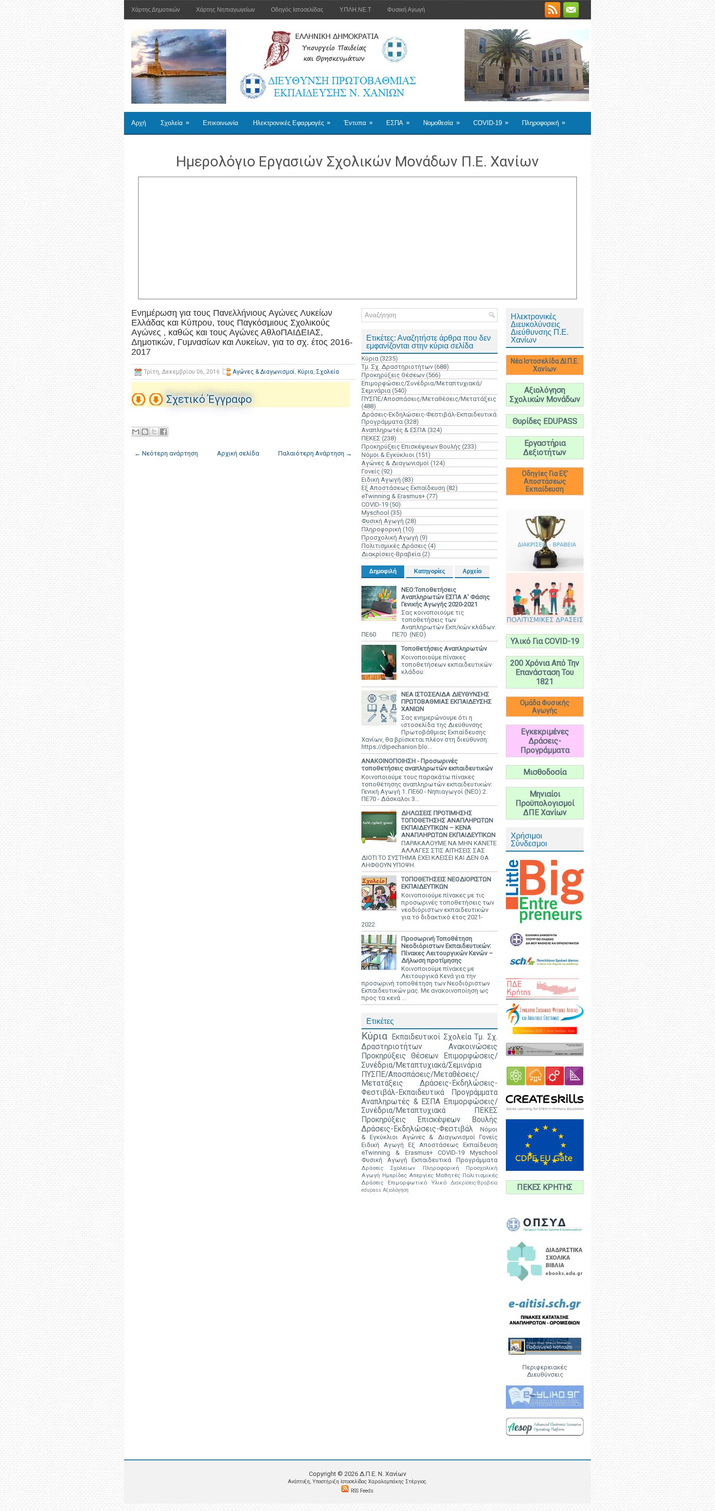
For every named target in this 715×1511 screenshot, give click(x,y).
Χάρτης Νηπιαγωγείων (225, 9)
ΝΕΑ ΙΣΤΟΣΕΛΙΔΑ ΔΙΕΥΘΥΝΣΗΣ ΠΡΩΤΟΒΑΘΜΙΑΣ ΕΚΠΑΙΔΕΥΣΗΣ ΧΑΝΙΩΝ (446, 701)
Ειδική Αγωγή (381, 479)
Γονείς (370, 471)
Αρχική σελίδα (238, 453)
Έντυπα (358, 123)
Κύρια (305, 371)
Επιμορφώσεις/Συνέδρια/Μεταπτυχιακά (429, 1106)
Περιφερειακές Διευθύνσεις (544, 1371)
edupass (371, 1190)
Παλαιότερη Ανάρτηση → (315, 453)
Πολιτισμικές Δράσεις (394, 545)
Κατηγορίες (429, 571)
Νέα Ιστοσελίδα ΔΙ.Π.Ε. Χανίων (545, 365)
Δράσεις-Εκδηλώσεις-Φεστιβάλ (417, 1129)
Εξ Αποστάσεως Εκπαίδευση (403, 488)
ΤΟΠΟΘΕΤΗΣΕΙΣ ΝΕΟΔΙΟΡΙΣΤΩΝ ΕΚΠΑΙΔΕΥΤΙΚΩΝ (446, 882)
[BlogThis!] (145, 432)
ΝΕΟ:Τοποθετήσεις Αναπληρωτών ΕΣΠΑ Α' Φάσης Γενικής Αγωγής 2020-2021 (445, 597)
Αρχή (138, 123)
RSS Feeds (362, 1491)
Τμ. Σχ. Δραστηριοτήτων (397, 366)
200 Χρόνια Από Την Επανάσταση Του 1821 (544, 672)
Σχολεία (175, 123)
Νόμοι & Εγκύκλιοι (387, 454)
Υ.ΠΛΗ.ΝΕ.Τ (355, 9)
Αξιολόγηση (396, 1190)
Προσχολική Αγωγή (389, 537)
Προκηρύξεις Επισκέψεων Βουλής (411, 446)
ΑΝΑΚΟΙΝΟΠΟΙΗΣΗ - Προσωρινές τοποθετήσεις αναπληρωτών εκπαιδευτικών (427, 764)
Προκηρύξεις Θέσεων (393, 375)
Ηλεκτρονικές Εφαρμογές (291, 123)
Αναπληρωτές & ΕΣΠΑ (393, 430)
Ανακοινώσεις (473, 1046)
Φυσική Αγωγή (406, 9)
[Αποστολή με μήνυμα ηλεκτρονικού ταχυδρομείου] (136, 432)
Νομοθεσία (441, 123)
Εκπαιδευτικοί (416, 1037)
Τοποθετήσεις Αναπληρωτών (444, 648)
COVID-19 (490, 123)
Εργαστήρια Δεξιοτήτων (544, 447)
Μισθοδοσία (545, 772)
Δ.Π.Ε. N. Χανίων (382, 1473)
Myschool (375, 512)
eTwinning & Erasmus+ (393, 496)
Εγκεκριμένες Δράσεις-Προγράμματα (545, 741)
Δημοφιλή (382, 571)
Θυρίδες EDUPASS (545, 421)
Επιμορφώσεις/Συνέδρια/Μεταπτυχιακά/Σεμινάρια (429, 1061)
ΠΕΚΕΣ (370, 438)
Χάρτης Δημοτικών (155, 9)
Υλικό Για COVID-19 (545, 641)
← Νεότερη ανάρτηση (166, 453)
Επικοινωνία (220, 123)
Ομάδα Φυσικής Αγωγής (545, 706)
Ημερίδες (394, 1175)
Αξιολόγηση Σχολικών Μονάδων (545, 394)
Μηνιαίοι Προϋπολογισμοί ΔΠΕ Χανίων (545, 803)
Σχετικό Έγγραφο (209, 399)
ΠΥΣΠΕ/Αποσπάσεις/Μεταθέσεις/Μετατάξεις (428, 398)
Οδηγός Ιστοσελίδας (297, 9)
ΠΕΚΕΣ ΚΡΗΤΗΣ (544, 1187)
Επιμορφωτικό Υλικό (417, 1182)
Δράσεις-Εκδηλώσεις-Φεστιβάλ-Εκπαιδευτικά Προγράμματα (429, 1088)
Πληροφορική (543, 123)
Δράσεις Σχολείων (388, 1168)
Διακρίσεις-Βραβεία (391, 554)
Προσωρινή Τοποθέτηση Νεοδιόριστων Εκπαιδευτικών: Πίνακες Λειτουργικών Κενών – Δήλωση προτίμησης (447, 949)
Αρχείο (472, 571)
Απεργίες (421, 1175)
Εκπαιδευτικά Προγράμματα (454, 1160)
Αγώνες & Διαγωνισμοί (263, 371)
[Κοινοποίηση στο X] (154, 432)
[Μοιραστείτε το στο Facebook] (163, 432)
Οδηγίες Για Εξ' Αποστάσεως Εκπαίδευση (545, 481)
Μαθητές (448, 1175)
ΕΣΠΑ (398, 123)
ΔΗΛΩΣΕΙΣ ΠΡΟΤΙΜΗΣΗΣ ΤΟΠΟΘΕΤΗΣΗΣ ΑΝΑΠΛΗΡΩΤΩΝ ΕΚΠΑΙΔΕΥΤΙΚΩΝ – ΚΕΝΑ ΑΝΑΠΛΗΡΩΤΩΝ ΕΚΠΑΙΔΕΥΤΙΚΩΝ (448, 823)
